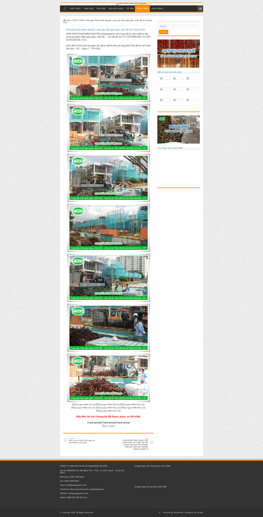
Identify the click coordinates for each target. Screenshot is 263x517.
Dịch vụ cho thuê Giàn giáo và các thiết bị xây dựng (82, 441)
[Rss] (159, 512)
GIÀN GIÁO (89, 8)
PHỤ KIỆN (101, 8)
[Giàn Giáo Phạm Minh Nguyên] (131, 4)
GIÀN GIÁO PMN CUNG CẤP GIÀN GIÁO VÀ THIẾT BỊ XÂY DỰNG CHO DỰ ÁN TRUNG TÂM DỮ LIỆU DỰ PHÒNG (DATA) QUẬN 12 (135, 444)
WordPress (178, 512)
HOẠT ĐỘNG (157, 8)
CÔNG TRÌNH (142, 8)
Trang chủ (64, 8)
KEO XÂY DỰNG (116, 8)
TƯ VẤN (130, 8)
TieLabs (199, 512)
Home (68, 20)
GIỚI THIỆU (75, 8)
